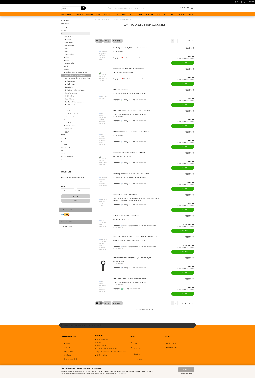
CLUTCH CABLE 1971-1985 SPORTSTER (126, 216)
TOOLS (166, 14)
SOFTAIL (124, 14)
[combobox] (107, 41)
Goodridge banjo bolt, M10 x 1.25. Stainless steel (130, 48)
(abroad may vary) (135, 58)
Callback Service (171, 347)
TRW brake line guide (120, 90)
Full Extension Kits (71, 105)
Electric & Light (68, 42)
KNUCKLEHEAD (78, 14)
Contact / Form (171, 343)
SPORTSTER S (149, 14)
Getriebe (66, 57)
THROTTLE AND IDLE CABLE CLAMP (125, 195)
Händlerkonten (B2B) (70, 359)
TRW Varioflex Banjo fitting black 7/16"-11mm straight (132, 258)
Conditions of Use (102, 339)
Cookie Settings (102, 355)
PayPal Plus (137, 349)
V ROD (116, 14)
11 (189, 41)
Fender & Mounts (69, 117)
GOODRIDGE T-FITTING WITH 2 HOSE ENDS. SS (129, 153)
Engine (66, 51)
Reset (76, 201)
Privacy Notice (121, 373)
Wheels (66, 66)
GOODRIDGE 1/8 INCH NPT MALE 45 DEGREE (128, 69)
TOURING (139, 14)
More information (186, 374)
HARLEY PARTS (66, 14)
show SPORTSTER (69, 36)
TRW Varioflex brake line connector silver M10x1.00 (131, 132)
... (185, 41)
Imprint (99, 342)
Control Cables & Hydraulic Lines (74, 75)
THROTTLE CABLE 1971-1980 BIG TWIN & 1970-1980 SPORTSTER (135, 237)
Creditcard (137, 354)
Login (244, 2)
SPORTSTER (107, 14)
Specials (191, 14)
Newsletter (67, 343)
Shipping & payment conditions (107, 349)
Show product (183, 230)
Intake (66, 48)
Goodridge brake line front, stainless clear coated (131, 174)
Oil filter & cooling (69, 126)
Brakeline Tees (70, 84)
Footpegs (67, 108)
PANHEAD (89, 14)
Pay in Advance (139, 359)
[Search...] (83, 8)
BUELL (159, 14)
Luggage (66, 132)
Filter (75, 196)
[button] (97, 41)
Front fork (67, 111)
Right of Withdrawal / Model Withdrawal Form (111, 352)
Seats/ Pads (67, 39)
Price (63, 187)
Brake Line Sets (70, 81)
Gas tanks (67, 120)
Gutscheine (67, 355)
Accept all (186, 369)
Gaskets (66, 60)
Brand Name (66, 172)
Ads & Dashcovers (69, 123)
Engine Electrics (69, 45)
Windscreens (68, 129)
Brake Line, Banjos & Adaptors (75, 90)
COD (135, 344)
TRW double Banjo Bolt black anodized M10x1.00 (130, 279)
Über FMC (67, 347)
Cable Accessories (71, 93)
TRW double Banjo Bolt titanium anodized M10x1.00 (131, 111)
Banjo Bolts (69, 87)
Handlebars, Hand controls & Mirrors (75, 72)
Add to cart (183, 62)
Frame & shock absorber (71, 114)
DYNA (131, 14)
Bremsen (66, 69)
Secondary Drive (69, 63)
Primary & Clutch (69, 54)
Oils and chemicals (178, 14)
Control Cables (70, 99)
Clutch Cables (69, 96)
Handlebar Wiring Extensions (74, 102)
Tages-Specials (68, 351)
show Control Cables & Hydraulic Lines (77, 78)
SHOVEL (98, 14)
